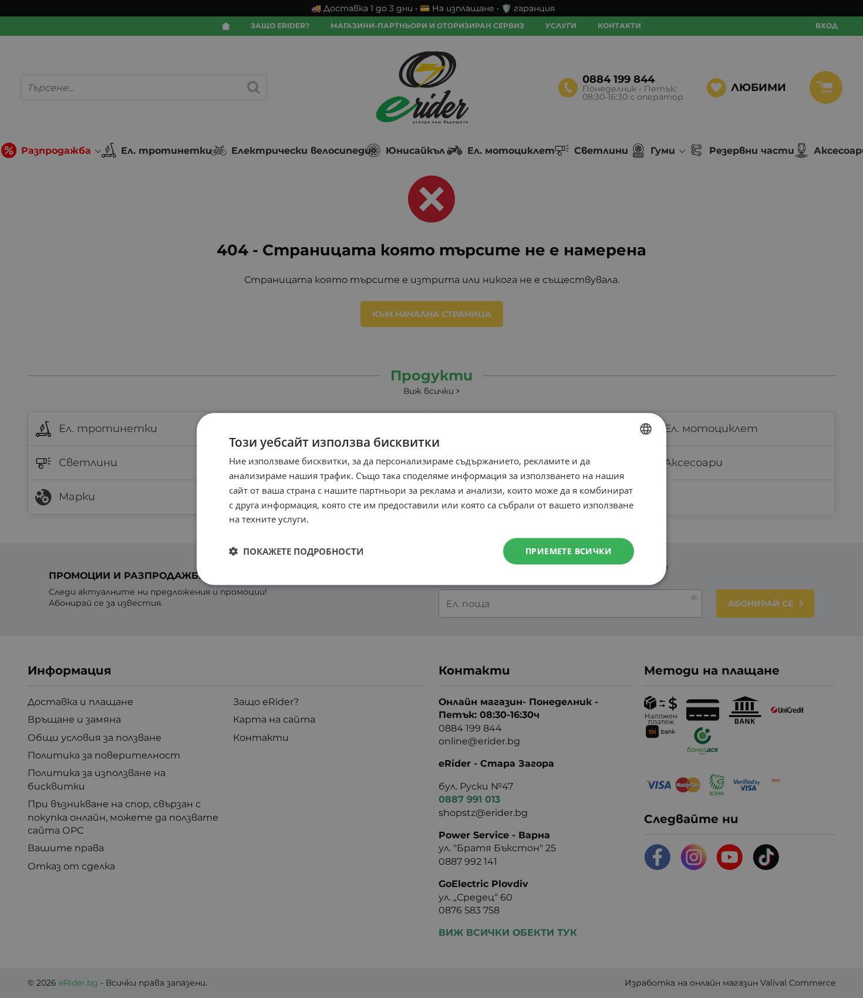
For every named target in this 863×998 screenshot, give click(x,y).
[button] (296, 551)
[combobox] (646, 429)
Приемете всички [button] (568, 551)
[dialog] (431, 499)
